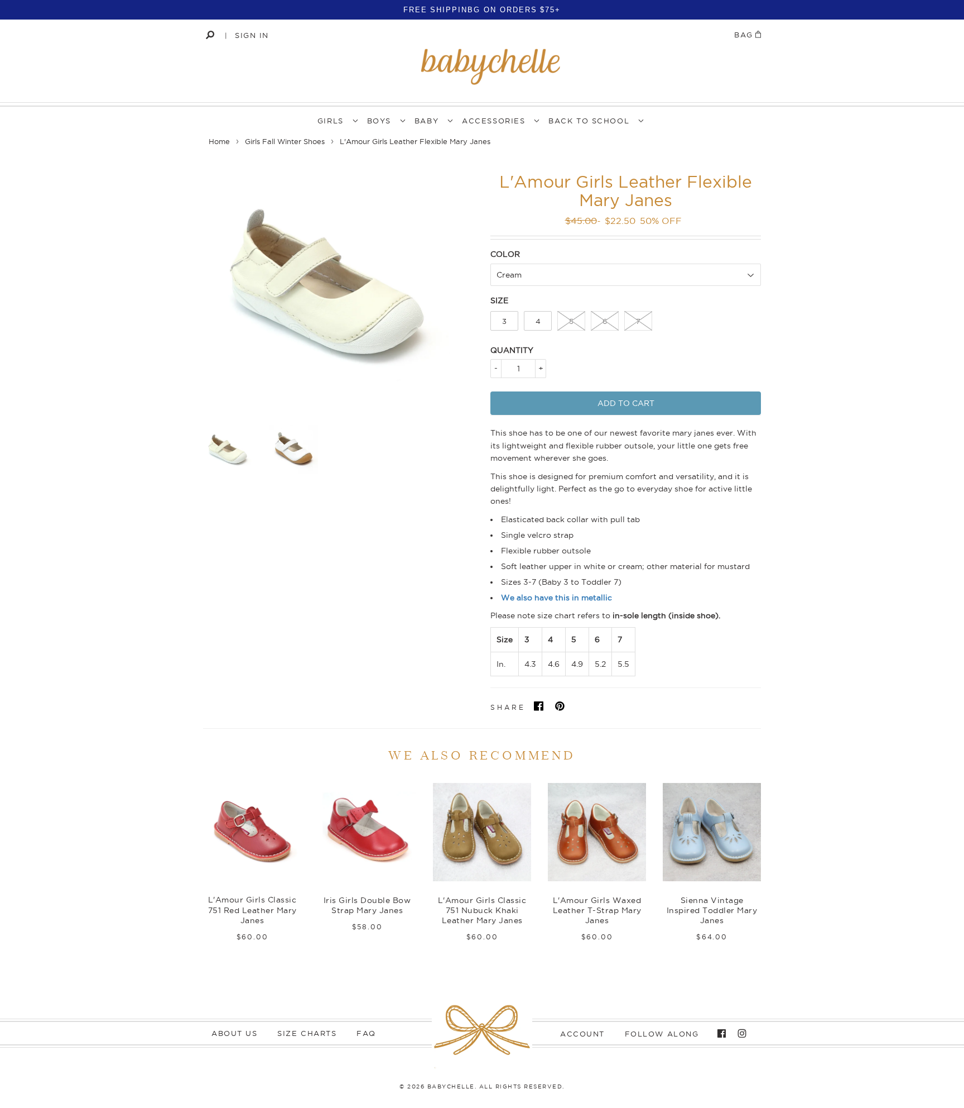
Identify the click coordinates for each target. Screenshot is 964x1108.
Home (219, 141)
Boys (379, 121)
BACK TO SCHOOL (588, 121)
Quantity (511, 350)
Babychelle (451, 1086)
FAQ (366, 1033)
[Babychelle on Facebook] (718, 1034)
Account (582, 1034)
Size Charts (306, 1033)
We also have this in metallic (556, 597)
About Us (234, 1033)
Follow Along (662, 1034)
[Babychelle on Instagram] (739, 1034)
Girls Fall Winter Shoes (285, 141)
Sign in (252, 35)
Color (505, 254)
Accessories (493, 121)
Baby (426, 121)
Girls (330, 121)
